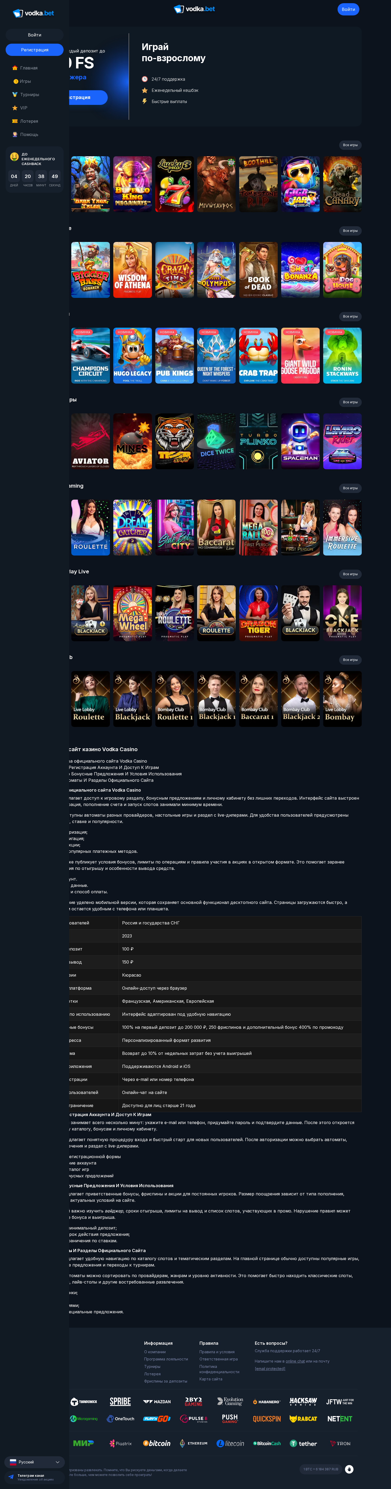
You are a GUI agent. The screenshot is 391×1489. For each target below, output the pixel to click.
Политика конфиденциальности (219, 1369)
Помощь (29, 134)
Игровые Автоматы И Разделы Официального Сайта (96, 780)
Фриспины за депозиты (165, 1381)
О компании (155, 1352)
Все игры (350, 145)
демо (90, 198)
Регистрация (34, 49)
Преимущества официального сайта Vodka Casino (93, 761)
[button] (34, 1462)
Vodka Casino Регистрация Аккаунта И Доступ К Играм (99, 767)
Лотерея (29, 121)
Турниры (29, 94)
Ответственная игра (218, 1359)
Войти (348, 9)
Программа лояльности (166, 1359)
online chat (295, 1361)
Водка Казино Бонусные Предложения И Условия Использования (111, 773)
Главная (29, 68)
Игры (23, 81)
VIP (23, 107)
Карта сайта (210, 1379)
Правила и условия (217, 1352)
